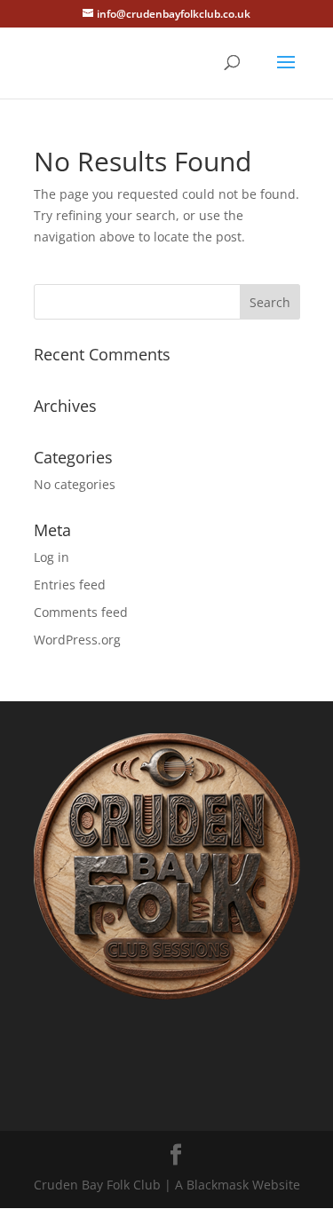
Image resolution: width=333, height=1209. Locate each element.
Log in (51, 557)
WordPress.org (77, 639)
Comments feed (81, 612)
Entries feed (70, 584)
